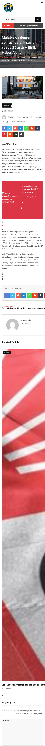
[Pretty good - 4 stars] (9, 710)
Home (5, 57)
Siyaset (12, 57)
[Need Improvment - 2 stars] (4, 710)
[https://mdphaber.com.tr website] (24, 117)
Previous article (8, 306)
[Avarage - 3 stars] (7, 710)
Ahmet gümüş (27, 320)
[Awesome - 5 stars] (11, 710)
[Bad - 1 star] (2, 710)
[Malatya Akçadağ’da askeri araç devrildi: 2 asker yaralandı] (2, 225)
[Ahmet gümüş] (27, 117)
